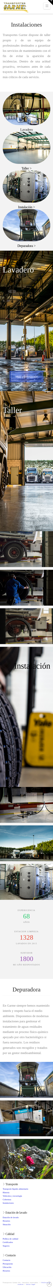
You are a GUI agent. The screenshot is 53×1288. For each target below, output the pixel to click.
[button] (46, 6)
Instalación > (26, 207)
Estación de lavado (11, 1217)
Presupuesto (8, 1264)
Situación (7, 1224)
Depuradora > (26, 246)
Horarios (6, 1221)
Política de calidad (10, 1239)
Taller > (26, 168)
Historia (6, 1192)
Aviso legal (30, 1284)
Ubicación (7, 1267)
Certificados (8, 1242)
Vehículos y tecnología (12, 1196)
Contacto (6, 1260)
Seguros (6, 1246)
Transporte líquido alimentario (15, 1189)
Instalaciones (8, 1203)
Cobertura (7, 1199)
